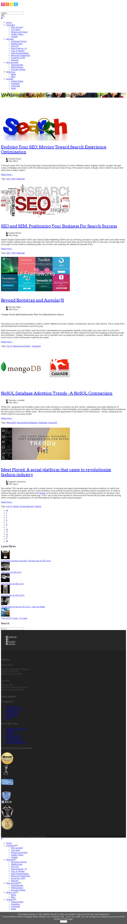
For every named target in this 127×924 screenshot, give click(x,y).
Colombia (15, 86)
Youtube (11, 641)
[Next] (6, 539)
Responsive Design (22, 346)
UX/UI (9, 346)
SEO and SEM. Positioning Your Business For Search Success (59, 226)
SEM (13, 179)
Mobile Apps (16, 44)
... (6, 527)
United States (17, 81)
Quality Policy (17, 34)
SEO (8, 179)
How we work (12, 62)
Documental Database (27, 422)
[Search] (3, 15)
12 (7, 534)
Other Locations (8, 696)
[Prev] (6, 513)
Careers (14, 36)
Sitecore (14, 60)
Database (42, 422)
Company (10, 25)
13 (7, 536)
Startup (37, 506)
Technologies (17, 65)
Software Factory (19, 41)
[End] (7, 541)
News (13, 74)
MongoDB (11, 422)
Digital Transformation (16, 729)
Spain (13, 88)
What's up (10, 72)
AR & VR (15, 46)
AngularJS (36, 346)
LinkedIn (11, 644)
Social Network (27, 506)
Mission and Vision (19, 32)
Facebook (12, 637)
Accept (63, 921)
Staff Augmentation (20, 53)
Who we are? (17, 27)
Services (10, 39)
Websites (20, 179)
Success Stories (18, 69)
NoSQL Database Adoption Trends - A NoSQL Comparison (56, 393)
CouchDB (52, 422)
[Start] (7, 511)
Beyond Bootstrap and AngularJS (32, 300)
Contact (9, 79)
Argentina (15, 83)
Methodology (17, 67)
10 (7, 529)
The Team (15, 29)
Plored (42, 493)
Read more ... (7, 174)
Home (9, 22)
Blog (13, 76)
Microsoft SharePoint (20, 55)
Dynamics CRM (18, 58)
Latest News (12, 716)
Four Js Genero (18, 51)
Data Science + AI (19, 48)
